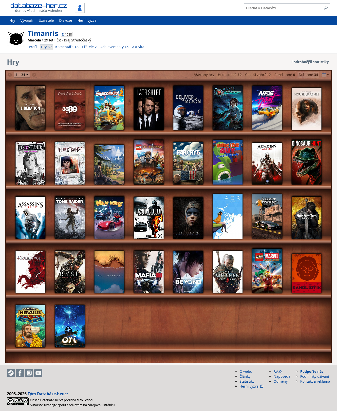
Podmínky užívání (314, 376)
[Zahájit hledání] (326, 8)
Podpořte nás (311, 371)
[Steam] (11, 373)
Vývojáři (26, 20)
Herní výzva (86, 20)
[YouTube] (38, 373)
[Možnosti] (325, 75)
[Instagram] (29, 373)
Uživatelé (46, 20)
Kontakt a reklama (315, 381)
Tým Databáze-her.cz (48, 393)
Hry (12, 20)
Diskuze (65, 20)
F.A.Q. (278, 371)
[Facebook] (20, 373)
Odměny (281, 381)
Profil (33, 46)
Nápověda (282, 376)
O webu (246, 371)
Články (245, 376)
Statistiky (247, 381)
